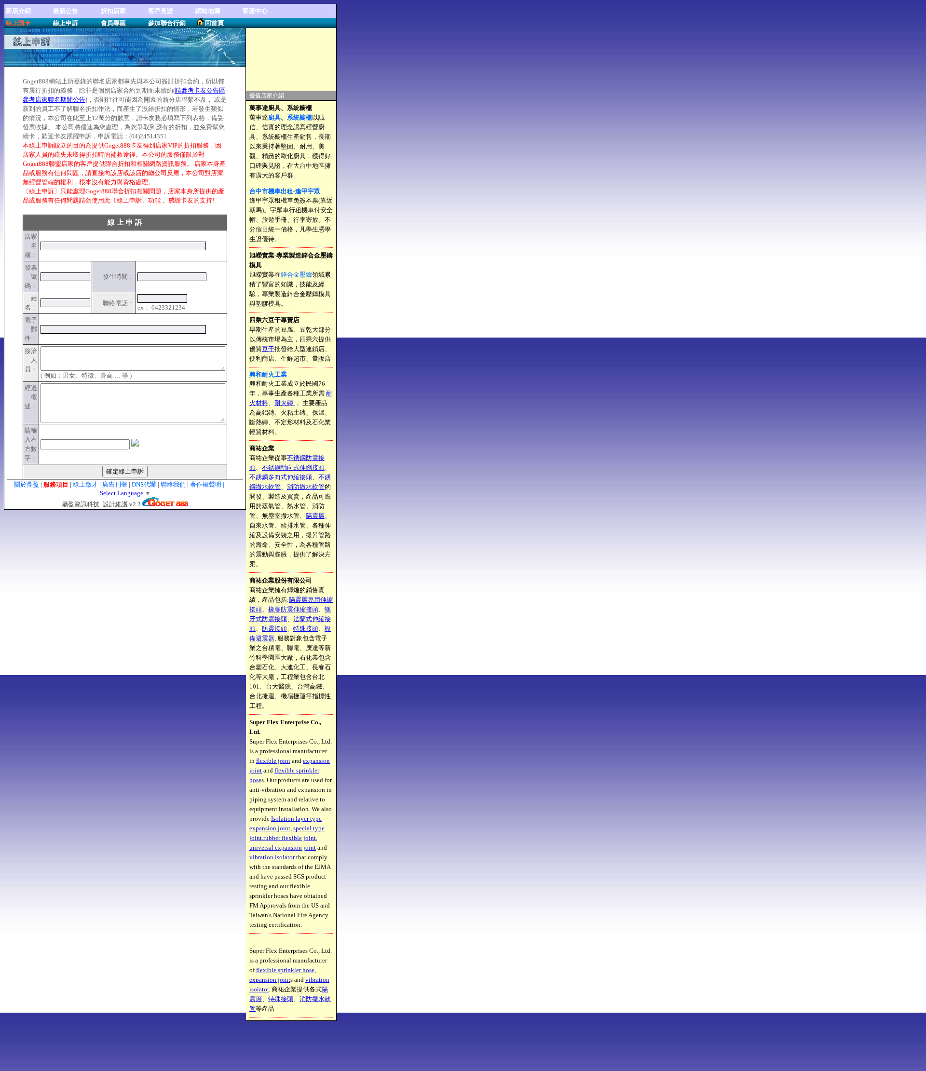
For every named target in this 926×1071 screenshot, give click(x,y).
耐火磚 (284, 403)
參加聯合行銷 (167, 23)
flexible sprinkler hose (285, 970)
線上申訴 (65, 23)
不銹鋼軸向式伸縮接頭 (293, 467)
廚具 (274, 117)
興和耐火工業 (268, 374)
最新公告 (65, 10)
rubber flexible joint (289, 837)
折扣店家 (113, 10)
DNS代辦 (144, 484)
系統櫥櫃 (299, 117)
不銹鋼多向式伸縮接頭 (280, 477)
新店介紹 (18, 10)
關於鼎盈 (26, 484)
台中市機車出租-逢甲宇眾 (284, 191)
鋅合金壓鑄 (296, 274)
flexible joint (273, 760)
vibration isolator (272, 857)
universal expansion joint (282, 847)
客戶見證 (160, 10)
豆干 (268, 348)
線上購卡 (18, 23)
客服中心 (255, 10)
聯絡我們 (174, 484)
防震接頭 (274, 628)
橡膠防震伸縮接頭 (293, 609)
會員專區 (113, 23)
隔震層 (315, 515)
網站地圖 (207, 10)
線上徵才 (85, 484)
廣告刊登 (114, 484)
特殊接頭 (305, 628)
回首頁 (214, 23)
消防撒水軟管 (306, 486)
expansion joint (269, 979)
